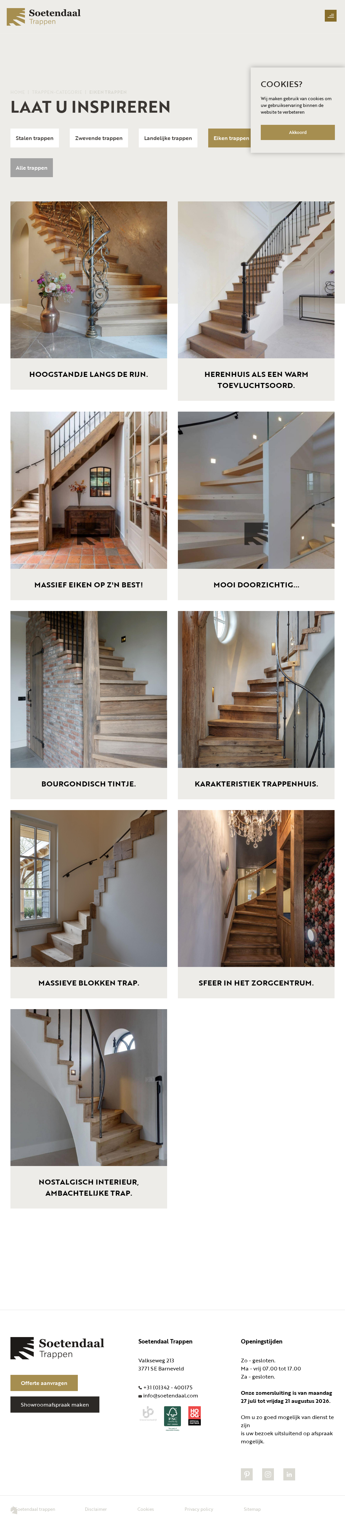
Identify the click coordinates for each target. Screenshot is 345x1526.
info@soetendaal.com (170, 1395)
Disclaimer (96, 1509)
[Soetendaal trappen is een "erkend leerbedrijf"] (148, 1419)
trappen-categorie (57, 92)
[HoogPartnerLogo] (194, 1423)
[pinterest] (247, 1478)
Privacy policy (199, 1509)
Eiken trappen (231, 138)
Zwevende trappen (99, 138)
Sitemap (252, 1509)
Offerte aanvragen (44, 1383)
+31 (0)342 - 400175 (167, 1387)
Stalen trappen (35, 138)
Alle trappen (32, 168)
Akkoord (298, 132)
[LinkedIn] (289, 1478)
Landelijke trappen (168, 138)
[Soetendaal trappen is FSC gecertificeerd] (172, 1429)
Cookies (146, 1509)
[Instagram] (268, 1478)
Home (18, 92)
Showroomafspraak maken (55, 1404)
